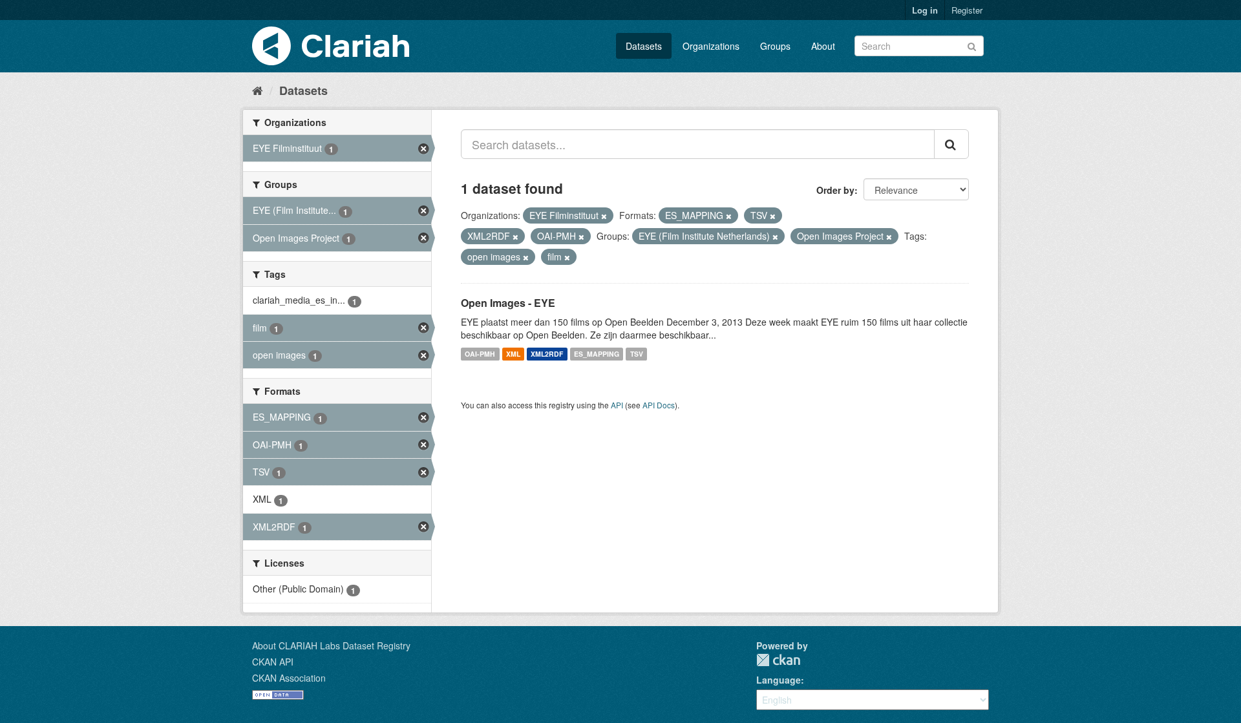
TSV (636, 354)
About (823, 45)
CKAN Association (289, 677)
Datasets (644, 45)
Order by (835, 189)
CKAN (778, 660)
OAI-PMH (480, 354)
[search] (951, 144)
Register (966, 10)
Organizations (711, 45)
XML (513, 354)
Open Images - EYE (508, 302)
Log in (925, 10)
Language (778, 679)
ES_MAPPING (596, 354)
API (617, 404)
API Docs (658, 404)
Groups (775, 45)
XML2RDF (547, 354)
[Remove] (604, 216)
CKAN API (272, 661)
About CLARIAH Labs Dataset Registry (331, 645)
